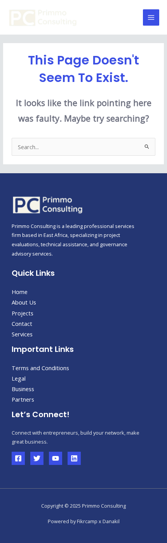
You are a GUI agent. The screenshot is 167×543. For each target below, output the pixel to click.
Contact (22, 323)
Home (20, 292)
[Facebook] (18, 458)
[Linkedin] (74, 458)
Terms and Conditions (40, 368)
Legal (19, 378)
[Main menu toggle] (151, 17)
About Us (24, 302)
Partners (23, 399)
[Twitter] (36, 458)
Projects (22, 313)
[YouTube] (55, 458)
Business (23, 389)
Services (22, 334)
